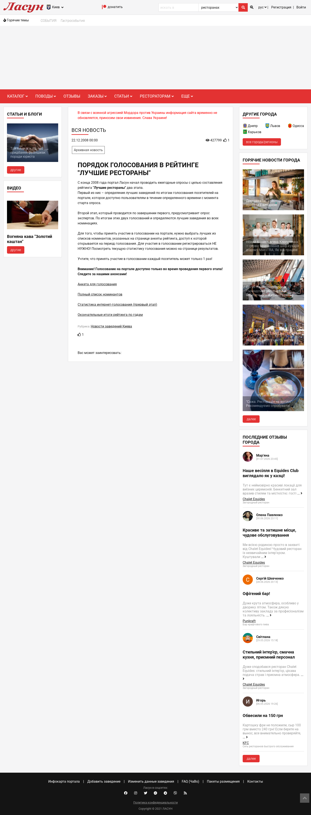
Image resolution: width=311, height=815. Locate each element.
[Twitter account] (145, 793)
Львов (275, 126)
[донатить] (104, 8)
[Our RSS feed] (185, 793)
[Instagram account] (135, 793)
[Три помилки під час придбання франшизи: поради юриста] (32, 161)
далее (251, 419)
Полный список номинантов (100, 294)
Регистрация (281, 7)
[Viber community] (175, 793)
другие (15, 170)
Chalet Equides (254, 499)
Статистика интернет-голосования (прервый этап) (117, 305)
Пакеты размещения (223, 781)
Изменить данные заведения (151, 781)
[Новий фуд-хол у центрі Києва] (273, 344)
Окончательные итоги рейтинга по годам (110, 315)
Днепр (253, 126)
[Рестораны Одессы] (290, 126)
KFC (246, 743)
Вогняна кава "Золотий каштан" (29, 239)
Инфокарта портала (64, 781)
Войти (301, 7)
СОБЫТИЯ (48, 21)
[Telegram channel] (165, 793)
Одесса (298, 126)
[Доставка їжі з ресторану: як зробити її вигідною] (273, 209)
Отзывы (71, 96)
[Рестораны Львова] (267, 126)
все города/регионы (262, 142)
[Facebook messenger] (155, 793)
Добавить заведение (103, 781)
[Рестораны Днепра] (245, 126)
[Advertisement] (155, 57)
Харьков (254, 132)
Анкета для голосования (97, 284)
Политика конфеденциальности (155, 802)
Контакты (255, 781)
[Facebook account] (125, 793)
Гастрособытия (73, 21)
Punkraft (249, 621)
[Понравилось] (79, 335)
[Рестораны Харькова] (245, 133)
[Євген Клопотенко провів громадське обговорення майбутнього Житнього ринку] (273, 299)
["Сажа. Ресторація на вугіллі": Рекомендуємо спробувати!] (273, 410)
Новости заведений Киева (111, 326)
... (299, 493)
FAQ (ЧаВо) (190, 781)
